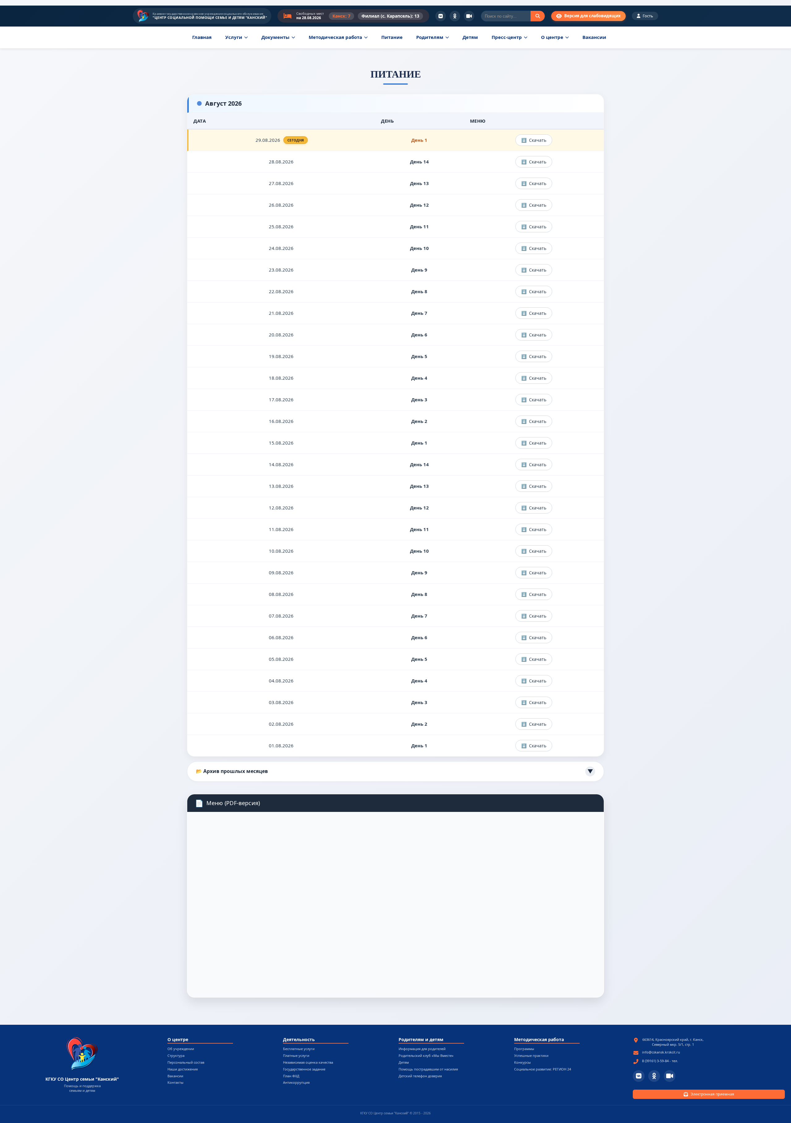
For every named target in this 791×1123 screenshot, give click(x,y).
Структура (175, 1056)
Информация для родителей (422, 1049)
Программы (524, 1049)
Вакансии (594, 37)
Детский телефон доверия (420, 1076)
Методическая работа (335, 37)
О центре (552, 37)
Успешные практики (531, 1056)
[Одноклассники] (455, 16)
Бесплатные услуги (299, 1049)
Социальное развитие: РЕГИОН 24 (542, 1069)
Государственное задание (304, 1069)
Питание (392, 37)
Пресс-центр (507, 37)
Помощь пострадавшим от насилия (428, 1069)
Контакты (175, 1083)
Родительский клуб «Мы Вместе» (426, 1056)
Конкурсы (522, 1063)
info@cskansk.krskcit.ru (661, 1052)
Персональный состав (185, 1063)
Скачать (537, 140)
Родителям (429, 37)
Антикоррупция (296, 1083)
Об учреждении (180, 1049)
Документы (275, 37)
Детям (470, 37)
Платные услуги (296, 1056)
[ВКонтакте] (440, 16)
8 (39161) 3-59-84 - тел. (660, 1060)
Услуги (233, 37)
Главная (202, 37)
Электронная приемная (712, 1094)
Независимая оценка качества (308, 1063)
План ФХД (291, 1076)
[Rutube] (469, 16)
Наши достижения (182, 1069)
